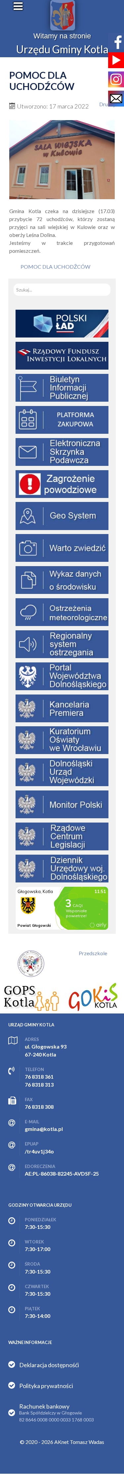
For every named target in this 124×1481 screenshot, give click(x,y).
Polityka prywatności (46, 1385)
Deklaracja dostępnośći (49, 1365)
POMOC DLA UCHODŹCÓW (55, 266)
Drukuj (107, 104)
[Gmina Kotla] (62, 15)
